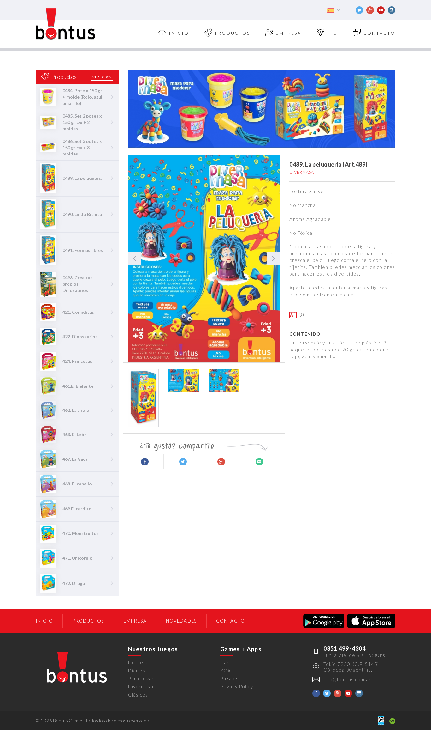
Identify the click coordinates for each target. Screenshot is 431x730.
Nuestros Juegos (153, 649)
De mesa (138, 662)
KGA (225, 670)
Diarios (136, 670)
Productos (232, 33)
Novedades (181, 621)
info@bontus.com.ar (347, 679)
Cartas (228, 662)
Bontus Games (66, 24)
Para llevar (141, 678)
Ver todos (101, 77)
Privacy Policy (236, 686)
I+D (332, 33)
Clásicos (138, 694)
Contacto (379, 33)
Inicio (44, 621)
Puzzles (229, 678)
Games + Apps (241, 649)
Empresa (288, 33)
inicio (179, 33)
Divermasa (140, 686)
